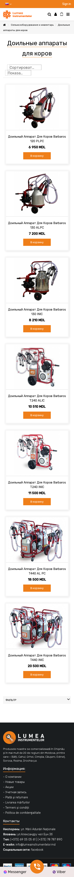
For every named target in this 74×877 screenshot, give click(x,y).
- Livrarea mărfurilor (16, 802)
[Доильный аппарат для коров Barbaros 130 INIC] (37, 280)
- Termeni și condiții (16, 807)
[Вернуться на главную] (4, 25)
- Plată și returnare (15, 797)
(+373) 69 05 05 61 (22, 839)
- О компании (12, 777)
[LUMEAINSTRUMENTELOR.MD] (23, 14)
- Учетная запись (14, 792)
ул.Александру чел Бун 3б (35, 834)
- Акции (8, 787)
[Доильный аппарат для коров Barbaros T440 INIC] (37, 626)
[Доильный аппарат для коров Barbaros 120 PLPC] (37, 107)
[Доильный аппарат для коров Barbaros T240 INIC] (37, 453)
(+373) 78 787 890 (50, 839)
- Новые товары (14, 782)
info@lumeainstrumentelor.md (36, 844)
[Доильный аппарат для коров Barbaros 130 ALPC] (37, 193)
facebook (37, 850)
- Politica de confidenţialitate (22, 813)
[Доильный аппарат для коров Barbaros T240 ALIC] (37, 366)
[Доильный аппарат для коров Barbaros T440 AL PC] (37, 539)
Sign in (66, 4)
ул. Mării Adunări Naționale (38, 829)
